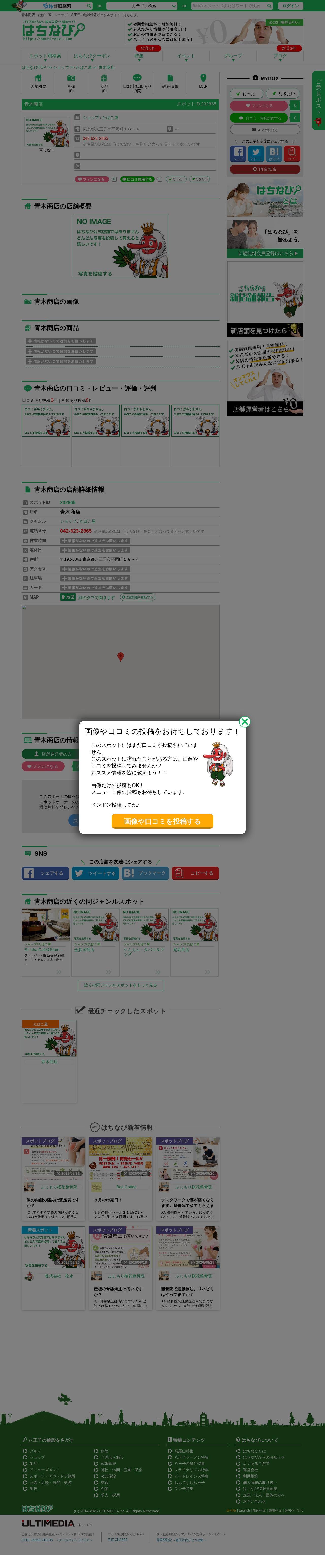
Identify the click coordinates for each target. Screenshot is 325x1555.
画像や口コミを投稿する (162, 821)
